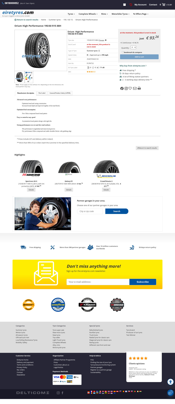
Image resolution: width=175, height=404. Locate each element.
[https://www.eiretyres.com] (138, 391)
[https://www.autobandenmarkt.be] (123, 391)
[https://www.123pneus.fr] (91, 391)
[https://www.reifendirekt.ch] (94, 391)
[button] (170, 382)
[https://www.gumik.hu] (140, 391)
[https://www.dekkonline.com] (103, 391)
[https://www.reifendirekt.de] (89, 391)
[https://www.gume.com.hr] (100, 393)
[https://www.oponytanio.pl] (89, 393)
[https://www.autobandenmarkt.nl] (109, 391)
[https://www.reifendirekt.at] (117, 391)
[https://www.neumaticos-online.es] (115, 391)
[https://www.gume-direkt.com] (120, 391)
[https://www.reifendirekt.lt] (106, 393)
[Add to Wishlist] (130, 88)
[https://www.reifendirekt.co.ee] (103, 393)
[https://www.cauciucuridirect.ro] (91, 393)
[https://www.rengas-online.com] (126, 391)
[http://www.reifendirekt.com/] (115, 393)
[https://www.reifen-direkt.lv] (109, 393)
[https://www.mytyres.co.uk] (112, 391)
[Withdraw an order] (131, 4)
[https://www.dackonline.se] (97, 391)
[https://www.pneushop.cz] (129, 391)
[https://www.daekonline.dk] (106, 391)
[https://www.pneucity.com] (135, 391)
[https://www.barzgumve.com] (97, 393)
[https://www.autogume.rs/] (112, 393)
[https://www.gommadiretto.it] (100, 391)
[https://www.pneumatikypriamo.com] (132, 391)
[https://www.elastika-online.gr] (94, 393)
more (130, 377)
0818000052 (12, 3)
